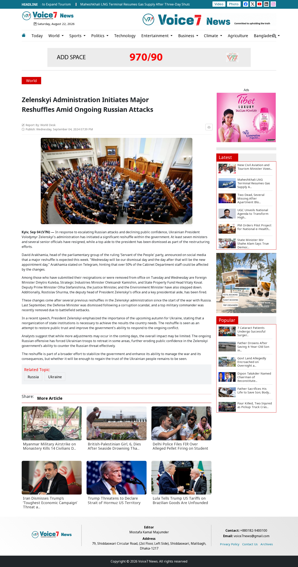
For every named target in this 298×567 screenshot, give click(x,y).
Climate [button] (211, 35)
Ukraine (55, 376)
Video (218, 4)
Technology (125, 35)
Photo (234, 4)
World (31, 80)
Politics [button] (98, 35)
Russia (33, 376)
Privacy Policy (229, 544)
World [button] (54, 35)
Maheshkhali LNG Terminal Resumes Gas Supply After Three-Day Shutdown (120, 4)
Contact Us (250, 544)
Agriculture (238, 35)
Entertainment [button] (155, 35)
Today (37, 35)
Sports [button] (76, 35)
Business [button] (186, 35)
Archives (266, 544)
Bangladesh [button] (265, 35)
